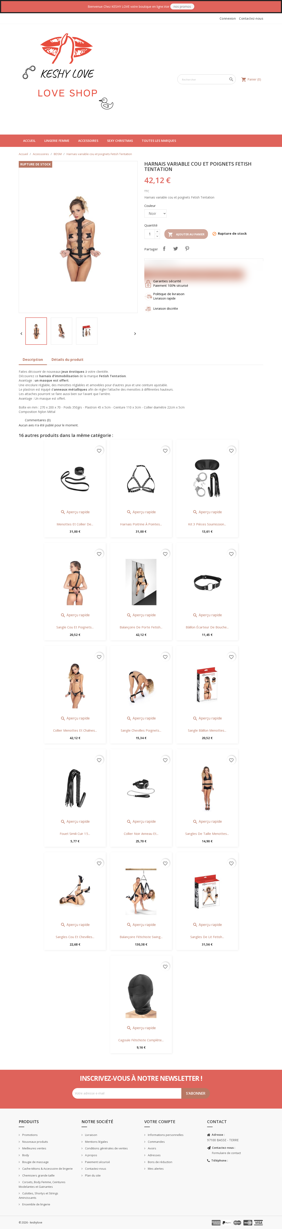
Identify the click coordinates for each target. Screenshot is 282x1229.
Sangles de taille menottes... (207, 833)
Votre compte (159, 1121)
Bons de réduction (159, 1162)
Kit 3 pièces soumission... (207, 524)
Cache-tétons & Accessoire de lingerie (47, 1169)
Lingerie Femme (56, 141)
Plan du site (92, 1175)
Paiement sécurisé (97, 1162)
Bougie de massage (35, 1162)
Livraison (90, 1135)
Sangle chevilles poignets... (141, 730)
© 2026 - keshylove (30, 1222)
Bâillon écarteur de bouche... (207, 627)
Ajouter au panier (186, 234)
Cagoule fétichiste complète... (141, 1040)
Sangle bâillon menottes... (207, 730)
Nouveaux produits (35, 1142)
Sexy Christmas (120, 141)
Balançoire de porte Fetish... (141, 627)
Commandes (156, 1142)
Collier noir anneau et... (141, 833)
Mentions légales (96, 1142)
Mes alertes (155, 1169)
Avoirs (151, 1148)
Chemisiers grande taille (38, 1175)
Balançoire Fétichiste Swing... (141, 937)
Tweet (175, 248)
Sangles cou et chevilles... (75, 937)
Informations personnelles (165, 1135)
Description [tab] (33, 359)
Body (25, 1155)
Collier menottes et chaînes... (75, 730)
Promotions (30, 1135)
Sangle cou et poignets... (75, 627)
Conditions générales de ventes (106, 1148)
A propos (90, 1155)
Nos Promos (182, 6)
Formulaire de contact (226, 1153)
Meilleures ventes (34, 1148)
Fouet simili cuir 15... (75, 833)
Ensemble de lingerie (36, 1204)
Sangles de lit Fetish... (207, 937)
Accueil (29, 141)
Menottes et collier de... (75, 524)
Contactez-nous (251, 18)
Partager (164, 248)
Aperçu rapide (75, 512)
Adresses (154, 1155)
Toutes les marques (159, 141)
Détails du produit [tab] (67, 359)
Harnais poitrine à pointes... (141, 524)
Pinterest (187, 248)
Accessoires (88, 141)
